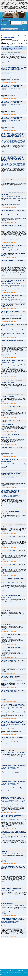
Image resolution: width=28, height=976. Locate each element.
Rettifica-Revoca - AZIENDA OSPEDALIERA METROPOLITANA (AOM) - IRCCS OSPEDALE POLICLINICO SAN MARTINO (13, 797)
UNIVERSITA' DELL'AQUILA (7, 212)
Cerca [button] (24, 22)
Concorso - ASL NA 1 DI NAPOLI (11, 595)
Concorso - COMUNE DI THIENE (11, 459)
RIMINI (2, 415)
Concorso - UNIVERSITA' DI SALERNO (12, 380)
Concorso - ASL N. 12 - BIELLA (10, 511)
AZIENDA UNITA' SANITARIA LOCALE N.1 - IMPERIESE (14, 582)
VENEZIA (3, 732)
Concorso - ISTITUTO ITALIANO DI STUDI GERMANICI (13, 193)
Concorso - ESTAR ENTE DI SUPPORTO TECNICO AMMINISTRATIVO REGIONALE (13, 765)
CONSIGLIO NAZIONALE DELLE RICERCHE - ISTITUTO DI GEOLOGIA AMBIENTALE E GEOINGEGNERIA (11, 72)
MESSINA (3, 275)
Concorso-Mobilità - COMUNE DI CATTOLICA (10, 407)
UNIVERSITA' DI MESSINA (7, 262)
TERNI (2, 759)
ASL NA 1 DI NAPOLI (6, 597)
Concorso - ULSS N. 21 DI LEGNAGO (12, 737)
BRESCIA (3, 913)
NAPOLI (3, 602)
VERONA (3, 744)
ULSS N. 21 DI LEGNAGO (7, 739)
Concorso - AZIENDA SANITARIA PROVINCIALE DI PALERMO (10, 677)
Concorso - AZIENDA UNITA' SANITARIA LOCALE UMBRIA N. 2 (12, 749)
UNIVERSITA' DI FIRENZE (7, 228)
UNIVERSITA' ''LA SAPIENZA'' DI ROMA (10, 327)
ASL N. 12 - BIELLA (5, 513)
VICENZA (3, 467)
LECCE (3, 355)
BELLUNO (3, 699)
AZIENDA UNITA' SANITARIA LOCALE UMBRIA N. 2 (13, 752)
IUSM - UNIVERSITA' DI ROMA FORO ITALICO (12, 315)
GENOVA (3, 810)
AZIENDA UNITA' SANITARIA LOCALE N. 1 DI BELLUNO (11, 694)
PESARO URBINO (5, 442)
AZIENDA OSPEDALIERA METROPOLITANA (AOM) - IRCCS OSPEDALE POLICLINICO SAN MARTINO (13, 801)
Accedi (20, 27)
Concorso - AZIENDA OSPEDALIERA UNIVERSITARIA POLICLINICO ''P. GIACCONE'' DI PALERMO (11, 491)
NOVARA (3, 616)
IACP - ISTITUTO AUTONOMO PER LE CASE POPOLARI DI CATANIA (11, 871)
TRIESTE (3, 845)
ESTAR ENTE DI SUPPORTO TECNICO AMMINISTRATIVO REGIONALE (10, 768)
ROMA (2, 62)
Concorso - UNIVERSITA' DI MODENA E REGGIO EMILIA (12, 281)
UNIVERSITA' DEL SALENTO (7, 343)
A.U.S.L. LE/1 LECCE (6, 526)
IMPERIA (3, 590)
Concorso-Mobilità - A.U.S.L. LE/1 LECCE (13, 524)
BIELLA (3, 519)
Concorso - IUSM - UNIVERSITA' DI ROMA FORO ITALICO (13, 312)
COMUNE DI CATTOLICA (7, 410)
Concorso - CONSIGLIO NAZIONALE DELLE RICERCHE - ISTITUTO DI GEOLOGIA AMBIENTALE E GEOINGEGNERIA (13, 68)
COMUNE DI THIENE (6, 461)
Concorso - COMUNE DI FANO (10, 434)
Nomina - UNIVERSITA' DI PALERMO (12, 295)
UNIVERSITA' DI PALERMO (7, 297)
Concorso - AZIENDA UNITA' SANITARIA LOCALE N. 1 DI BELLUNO (12, 691)
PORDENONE (4, 826)
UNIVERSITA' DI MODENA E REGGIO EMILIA (11, 283)
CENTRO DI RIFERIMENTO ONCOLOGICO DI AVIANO (13, 819)
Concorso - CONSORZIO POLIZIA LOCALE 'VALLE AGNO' (13, 850)
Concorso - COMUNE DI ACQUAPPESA (13, 394)
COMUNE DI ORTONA (6, 450)
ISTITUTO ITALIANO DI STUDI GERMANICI (11, 196)
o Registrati (21, 29)
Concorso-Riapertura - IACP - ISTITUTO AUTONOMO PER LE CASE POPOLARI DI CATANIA (13, 867)
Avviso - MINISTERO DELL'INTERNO (12, 52)
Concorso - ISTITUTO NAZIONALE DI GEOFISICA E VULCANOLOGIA (12, 86)
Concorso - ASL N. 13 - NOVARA (11, 608)
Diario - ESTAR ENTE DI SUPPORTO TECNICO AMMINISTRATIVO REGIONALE (13, 919)
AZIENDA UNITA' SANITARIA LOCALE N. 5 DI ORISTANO (11, 665)
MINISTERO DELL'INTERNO (7, 54)
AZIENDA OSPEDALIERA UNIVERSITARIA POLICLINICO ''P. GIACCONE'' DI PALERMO (11, 496)
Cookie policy (3, 974)
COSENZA (3, 401)
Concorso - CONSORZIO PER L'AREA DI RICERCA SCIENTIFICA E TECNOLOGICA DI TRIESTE (13, 833)
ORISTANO (3, 671)
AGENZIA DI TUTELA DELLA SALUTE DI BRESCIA (12, 905)
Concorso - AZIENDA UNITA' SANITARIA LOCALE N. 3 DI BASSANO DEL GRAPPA (13, 705)
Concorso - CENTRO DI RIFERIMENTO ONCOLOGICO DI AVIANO (12, 816)
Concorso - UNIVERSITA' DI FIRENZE (12, 225)
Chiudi (21, 11)
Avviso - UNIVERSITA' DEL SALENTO (12, 340)
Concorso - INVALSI (7, 179)
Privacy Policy (18, 972)
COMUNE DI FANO (5, 437)
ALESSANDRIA (4, 485)
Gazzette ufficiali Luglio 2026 (14, 43)
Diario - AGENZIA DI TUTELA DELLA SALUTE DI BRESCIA (11, 902)
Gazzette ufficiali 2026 (12, 40)
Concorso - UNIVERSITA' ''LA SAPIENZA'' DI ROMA (14, 325)
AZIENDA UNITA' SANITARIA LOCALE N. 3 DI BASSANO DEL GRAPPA (11, 708)
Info (17, 11)
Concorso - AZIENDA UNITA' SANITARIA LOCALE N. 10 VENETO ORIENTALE (12, 722)
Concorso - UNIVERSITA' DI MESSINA (12, 260)
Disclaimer (24, 972)
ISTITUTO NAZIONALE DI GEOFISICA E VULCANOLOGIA (10, 89)
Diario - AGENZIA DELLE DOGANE (11, 888)
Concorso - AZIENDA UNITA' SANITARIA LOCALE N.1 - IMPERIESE (12, 579)
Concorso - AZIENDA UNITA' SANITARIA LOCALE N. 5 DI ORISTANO (12, 661)
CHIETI (3, 454)
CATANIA (3, 883)
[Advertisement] (14, 953)
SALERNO (3, 389)
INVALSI (3, 181)
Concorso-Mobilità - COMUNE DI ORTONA (14, 447)
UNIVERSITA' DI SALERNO (7, 382)
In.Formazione (10, 972)
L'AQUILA (3, 220)
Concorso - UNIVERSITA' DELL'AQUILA (13, 210)
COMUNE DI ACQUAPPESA (7, 396)
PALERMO (3, 306)
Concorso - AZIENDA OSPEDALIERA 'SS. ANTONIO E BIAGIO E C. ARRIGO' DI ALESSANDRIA (13, 473)
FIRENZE (3, 240)
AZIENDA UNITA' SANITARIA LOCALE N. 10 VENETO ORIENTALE (13, 725)
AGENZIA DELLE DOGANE (7, 890)
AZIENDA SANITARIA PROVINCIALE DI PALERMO (12, 680)
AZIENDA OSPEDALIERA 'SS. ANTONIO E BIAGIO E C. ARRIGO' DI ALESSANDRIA (13, 477)
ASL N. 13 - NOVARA (6, 610)
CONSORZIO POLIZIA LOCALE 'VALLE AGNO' (12, 853)
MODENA (3, 290)
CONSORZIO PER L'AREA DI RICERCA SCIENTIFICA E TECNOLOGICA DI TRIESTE (14, 837)
